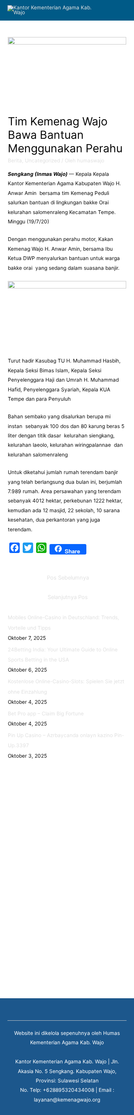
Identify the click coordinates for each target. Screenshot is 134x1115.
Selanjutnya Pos (68, 597)
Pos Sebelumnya (68, 577)
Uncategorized (42, 161)
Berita (15, 161)
